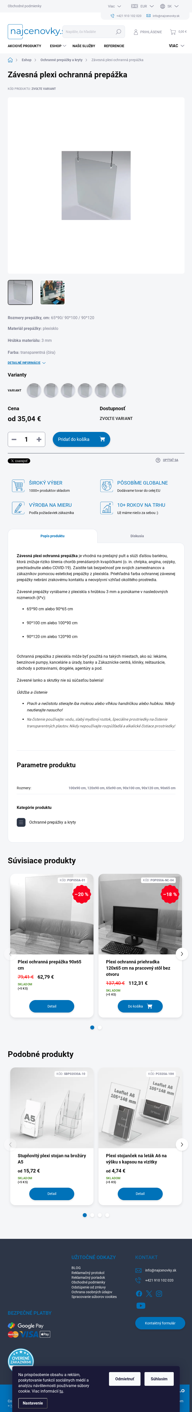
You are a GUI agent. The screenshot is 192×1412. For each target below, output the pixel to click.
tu (61, 1391)
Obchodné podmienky (25, 6)
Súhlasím (159, 1379)
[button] (92, 1027)
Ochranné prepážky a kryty (52, 822)
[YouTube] (140, 1304)
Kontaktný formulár (160, 1323)
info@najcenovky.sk (160, 1270)
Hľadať (118, 32)
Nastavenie (33, 1403)
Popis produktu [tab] (52, 536)
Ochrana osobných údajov (92, 1292)
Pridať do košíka (74, 439)
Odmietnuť (124, 1379)
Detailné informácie (24, 363)
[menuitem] (26, 45)
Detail (52, 1006)
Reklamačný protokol (88, 1273)
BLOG (76, 1268)
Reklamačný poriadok (88, 1278)
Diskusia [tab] (137, 536)
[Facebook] (139, 1292)
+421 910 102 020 (159, 1280)
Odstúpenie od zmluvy (89, 1287)
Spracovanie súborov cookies (94, 1297)
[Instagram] (159, 1292)
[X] (149, 1292)
